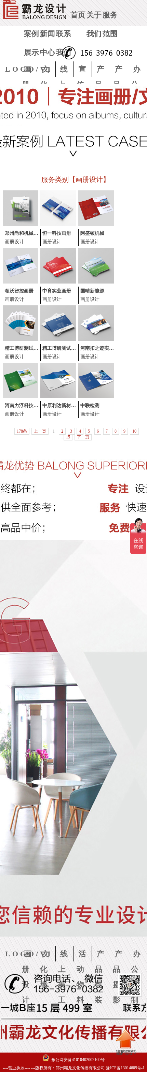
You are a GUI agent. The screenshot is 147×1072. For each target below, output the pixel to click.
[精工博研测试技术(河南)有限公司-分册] (20, 339)
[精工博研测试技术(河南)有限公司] (58, 339)
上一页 (40, 431)
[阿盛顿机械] (96, 224)
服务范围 (110, 24)
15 (68, 437)
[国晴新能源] (96, 282)
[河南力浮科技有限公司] (20, 396)
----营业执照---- (16, 1068)
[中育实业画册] (58, 282)
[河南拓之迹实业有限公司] (96, 339)
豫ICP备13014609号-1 (125, 1068)
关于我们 (94, 24)
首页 (77, 15)
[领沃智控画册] (20, 282)
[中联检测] (96, 396)
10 (134, 431)
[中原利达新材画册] (58, 396)
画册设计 (14, 241)
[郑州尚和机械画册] (20, 224)
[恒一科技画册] (58, 224)
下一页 (83, 437)
